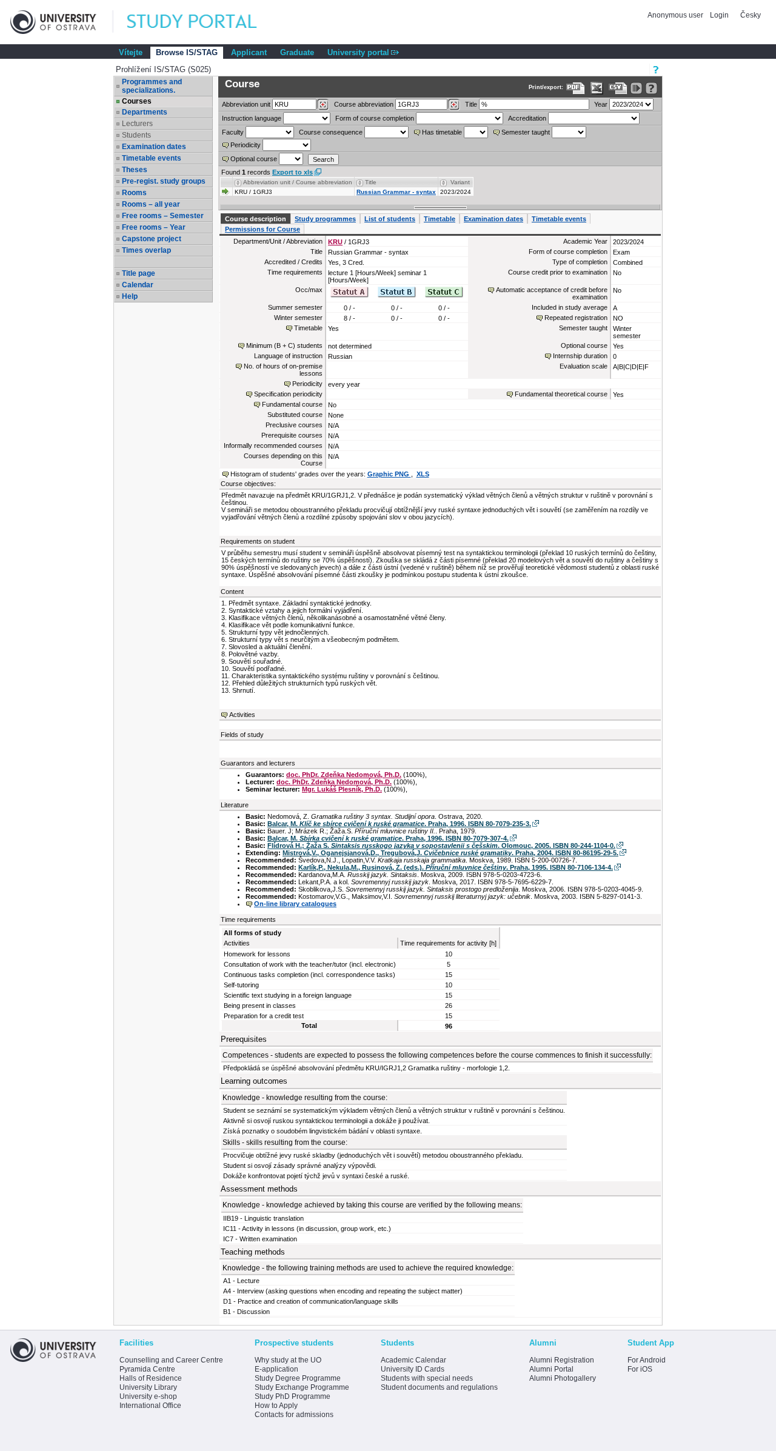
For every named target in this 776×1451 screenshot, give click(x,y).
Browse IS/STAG (187, 52)
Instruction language (251, 118)
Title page (138, 273)
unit (246, 104)
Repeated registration (575, 317)
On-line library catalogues (295, 903)
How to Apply (276, 1405)
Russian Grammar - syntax (396, 191)
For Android (646, 1360)
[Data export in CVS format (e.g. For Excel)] (618, 88)
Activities (242, 714)
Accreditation (527, 118)
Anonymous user (676, 15)
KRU (335, 241)
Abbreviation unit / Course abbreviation (297, 182)
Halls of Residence (150, 1378)
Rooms (134, 192)
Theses (134, 169)
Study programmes (325, 218)
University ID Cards (412, 1369)
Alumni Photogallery (562, 1378)
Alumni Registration (561, 1360)
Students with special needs (427, 1378)
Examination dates (154, 146)
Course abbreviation (363, 104)
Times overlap (146, 250)
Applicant (249, 52)
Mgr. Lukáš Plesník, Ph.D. (342, 789)
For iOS (639, 1369)
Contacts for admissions (294, 1414)
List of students (389, 218)
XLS (422, 474)
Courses (137, 101)
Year (600, 104)
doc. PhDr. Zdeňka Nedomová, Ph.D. (343, 774)
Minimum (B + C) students (284, 345)
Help (130, 296)
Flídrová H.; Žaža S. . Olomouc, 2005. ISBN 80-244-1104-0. (441, 845)
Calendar (137, 285)
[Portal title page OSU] (203, 22)
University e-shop (148, 1396)
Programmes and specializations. (152, 86)
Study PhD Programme (292, 1396)
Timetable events (151, 158)
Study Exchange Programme (302, 1387)
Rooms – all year (151, 204)
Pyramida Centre (147, 1369)
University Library (148, 1387)
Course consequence (331, 132)
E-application (276, 1369)
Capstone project (151, 239)
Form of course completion (374, 118)
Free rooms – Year (154, 227)
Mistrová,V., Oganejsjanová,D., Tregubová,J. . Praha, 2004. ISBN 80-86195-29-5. (450, 852)
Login (719, 15)
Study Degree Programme (298, 1378)
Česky (750, 15)
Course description (255, 218)
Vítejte (130, 52)
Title (471, 104)
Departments (144, 112)
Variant (460, 182)
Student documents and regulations (439, 1387)
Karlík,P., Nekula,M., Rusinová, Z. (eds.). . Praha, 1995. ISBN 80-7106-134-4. (455, 867)
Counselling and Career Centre (171, 1360)
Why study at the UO (288, 1360)
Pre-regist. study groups (164, 181)
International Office (150, 1405)
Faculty (233, 132)
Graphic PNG (389, 474)
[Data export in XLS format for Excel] (596, 88)
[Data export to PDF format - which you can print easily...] (575, 88)
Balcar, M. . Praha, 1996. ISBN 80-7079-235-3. (399, 823)
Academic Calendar (413, 1360)
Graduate (297, 52)
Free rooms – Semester (163, 216)
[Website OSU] (61, 22)
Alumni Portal (551, 1369)
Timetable (439, 218)
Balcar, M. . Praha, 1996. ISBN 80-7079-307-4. (388, 838)
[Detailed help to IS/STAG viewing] (651, 88)
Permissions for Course (262, 229)
